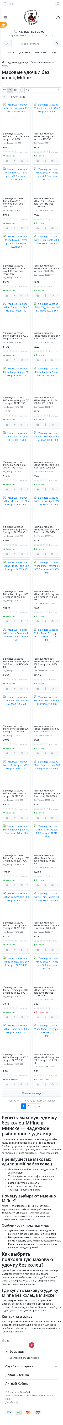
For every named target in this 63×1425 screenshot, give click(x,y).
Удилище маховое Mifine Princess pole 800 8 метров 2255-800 (46, 729)
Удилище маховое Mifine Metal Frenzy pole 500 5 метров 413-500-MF (46, 595)
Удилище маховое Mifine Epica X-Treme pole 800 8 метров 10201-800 (14, 269)
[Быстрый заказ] (14, 160)
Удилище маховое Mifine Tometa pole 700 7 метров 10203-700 (46, 925)
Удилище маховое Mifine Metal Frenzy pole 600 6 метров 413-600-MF (16, 662)
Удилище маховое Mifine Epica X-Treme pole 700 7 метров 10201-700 (45, 202)
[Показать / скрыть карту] (31, 1345)
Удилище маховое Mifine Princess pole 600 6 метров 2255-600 (16, 729)
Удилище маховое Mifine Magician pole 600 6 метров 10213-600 (47, 336)
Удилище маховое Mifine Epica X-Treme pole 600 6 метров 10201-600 (14, 202)
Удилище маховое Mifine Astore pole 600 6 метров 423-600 (16, 136)
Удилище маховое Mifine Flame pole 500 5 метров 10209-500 (15, 1057)
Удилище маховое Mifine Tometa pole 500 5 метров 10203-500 (15, 925)
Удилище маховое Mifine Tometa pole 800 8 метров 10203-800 (15, 990)
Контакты (40, 52)
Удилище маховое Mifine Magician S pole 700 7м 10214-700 (15, 465)
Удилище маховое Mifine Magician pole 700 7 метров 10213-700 (16, 400)
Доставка (24, 52)
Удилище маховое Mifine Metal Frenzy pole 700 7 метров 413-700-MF (46, 1058)
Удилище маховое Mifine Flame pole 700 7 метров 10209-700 (15, 336)
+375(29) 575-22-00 (31, 31)
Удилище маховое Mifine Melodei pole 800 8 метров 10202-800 (15, 594)
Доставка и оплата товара (24, 1357)
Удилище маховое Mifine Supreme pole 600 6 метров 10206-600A (47, 793)
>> (38, 1106)
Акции (54, 52)
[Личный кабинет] (58, 3)
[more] (27, 160)
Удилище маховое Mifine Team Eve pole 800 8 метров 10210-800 (45, 859)
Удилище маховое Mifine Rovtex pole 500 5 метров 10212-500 (16, 793)
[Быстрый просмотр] (22, 160)
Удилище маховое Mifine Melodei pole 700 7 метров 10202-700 (46, 530)
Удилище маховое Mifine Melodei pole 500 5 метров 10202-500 (46, 465)
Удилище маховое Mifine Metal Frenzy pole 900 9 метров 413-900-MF (46, 662)
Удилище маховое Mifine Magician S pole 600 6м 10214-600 (45, 400)
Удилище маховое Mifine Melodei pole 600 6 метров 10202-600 (15, 530)
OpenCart (25, 1392)
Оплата (10, 52)
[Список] (4, 90)
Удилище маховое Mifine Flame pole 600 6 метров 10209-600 (46, 268)
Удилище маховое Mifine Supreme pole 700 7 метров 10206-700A (16, 858)
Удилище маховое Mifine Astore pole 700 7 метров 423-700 (46, 136)
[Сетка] (10, 90)
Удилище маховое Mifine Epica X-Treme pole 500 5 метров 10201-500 (45, 991)
